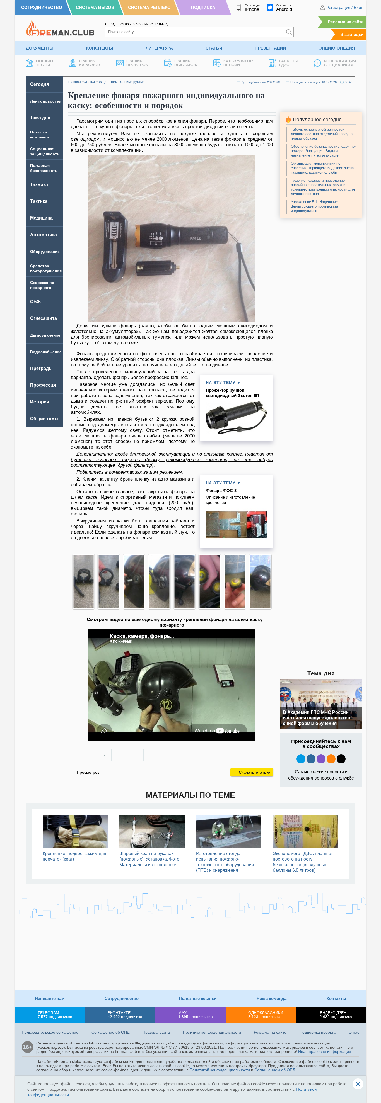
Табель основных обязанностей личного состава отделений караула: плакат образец (322, 133)
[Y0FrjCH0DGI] (186, 582)
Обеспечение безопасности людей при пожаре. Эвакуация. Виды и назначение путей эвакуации (323, 150)
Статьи (214, 48)
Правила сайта (156, 1032)
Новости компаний (39, 134)
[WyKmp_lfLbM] (160, 582)
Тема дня (40, 117)
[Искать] (288, 32)
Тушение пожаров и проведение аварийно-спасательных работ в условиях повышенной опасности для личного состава (323, 187)
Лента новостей (45, 101)
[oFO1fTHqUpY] (211, 582)
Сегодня (39, 84)
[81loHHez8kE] (236, 582)
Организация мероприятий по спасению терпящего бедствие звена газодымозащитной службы (322, 167)
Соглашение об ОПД (110, 1032)
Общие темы (107, 82)
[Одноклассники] (160, 755)
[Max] (321, 758)
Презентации (270, 48)
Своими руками (132, 82)
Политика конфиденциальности (212, 1032)
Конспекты (99, 48)
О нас (354, 1032)
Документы (40, 48)
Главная (74, 82)
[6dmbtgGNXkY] (85, 582)
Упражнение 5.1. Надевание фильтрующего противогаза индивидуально (314, 206)
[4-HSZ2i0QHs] (110, 582)
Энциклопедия (337, 48)
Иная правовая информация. (325, 1051)
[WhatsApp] (192, 755)
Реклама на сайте (345, 22)
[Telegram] (224, 755)
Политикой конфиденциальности (220, 1070)
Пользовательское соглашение (50, 1032)
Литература (159, 48)
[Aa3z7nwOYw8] (135, 582)
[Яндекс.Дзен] (341, 758)
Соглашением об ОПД (274, 1070)
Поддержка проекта (318, 1032)
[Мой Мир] (256, 755)
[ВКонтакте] (128, 755)
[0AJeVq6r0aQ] (261, 582)
